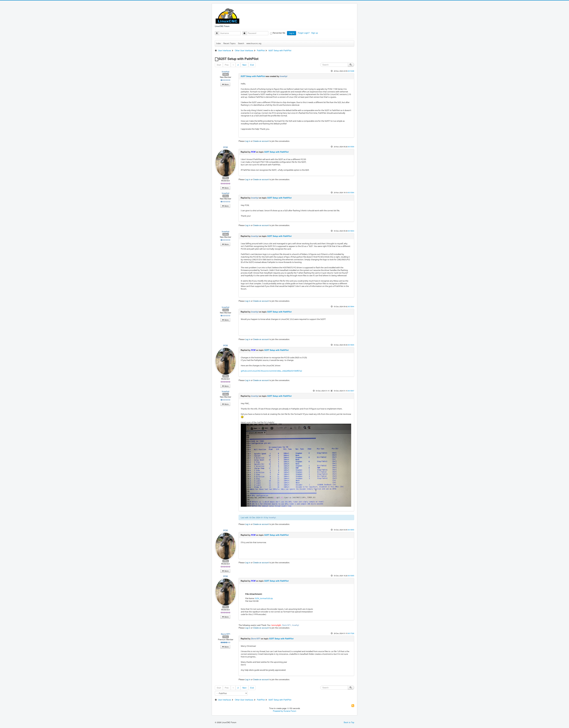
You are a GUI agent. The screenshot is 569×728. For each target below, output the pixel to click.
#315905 (351, 575)
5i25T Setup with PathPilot (253, 76)
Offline (225, 74)
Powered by (278, 710)
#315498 (351, 71)
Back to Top (349, 722)
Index (218, 43)
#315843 (351, 231)
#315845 (351, 345)
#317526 (351, 633)
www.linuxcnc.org (253, 43)
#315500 (351, 146)
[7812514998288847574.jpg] (296, 465)
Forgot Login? (304, 32)
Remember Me (279, 33)
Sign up (314, 32)
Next (244, 64)
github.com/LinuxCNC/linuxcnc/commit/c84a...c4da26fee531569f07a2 (271, 370)
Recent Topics (229, 43)
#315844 (351, 306)
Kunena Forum (290, 710)
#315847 (351, 390)
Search (241, 43)
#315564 (351, 192)
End (252, 64)
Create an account (261, 141)
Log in (291, 33)
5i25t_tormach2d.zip (264, 598)
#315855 (351, 529)
